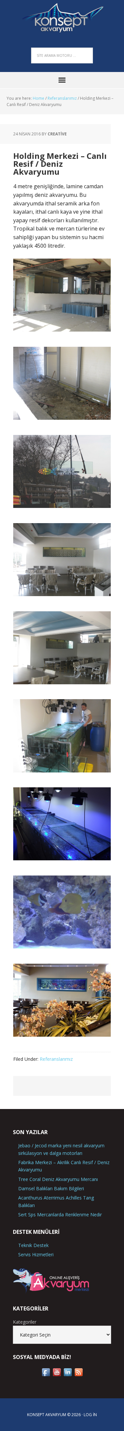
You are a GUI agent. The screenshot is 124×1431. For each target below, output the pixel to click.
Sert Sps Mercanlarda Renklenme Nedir (60, 1214)
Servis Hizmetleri (36, 1254)
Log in (90, 1414)
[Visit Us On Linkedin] (67, 1374)
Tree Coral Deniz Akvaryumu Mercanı (58, 1179)
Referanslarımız (56, 1059)
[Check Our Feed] (78, 1374)
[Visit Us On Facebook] (45, 1374)
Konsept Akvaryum (62, 16)
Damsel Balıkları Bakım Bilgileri (51, 1188)
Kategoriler (24, 1322)
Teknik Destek (33, 1245)
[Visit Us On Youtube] (56, 1374)
